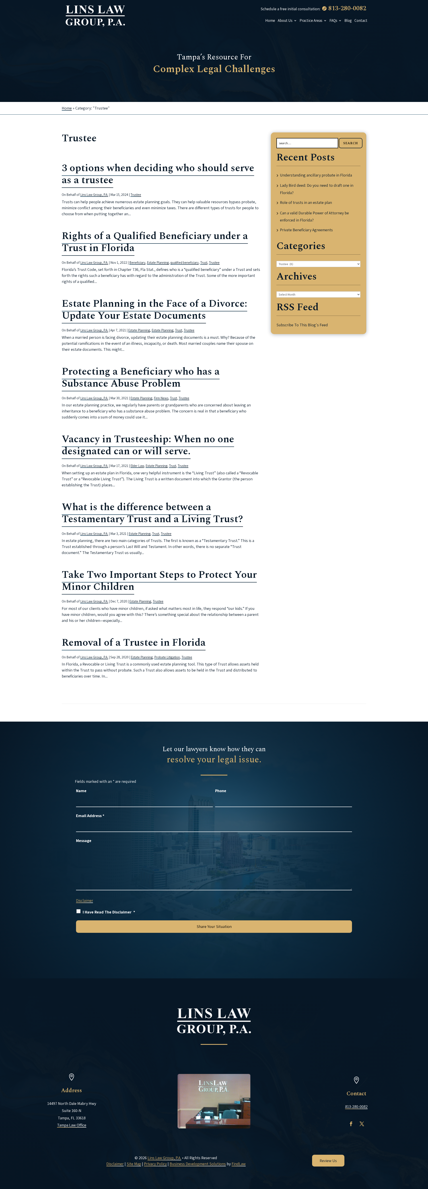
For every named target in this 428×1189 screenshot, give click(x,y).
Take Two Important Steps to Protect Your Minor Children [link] (159, 580)
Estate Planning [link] (158, 262)
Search (350, 143)
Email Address (90, 815)
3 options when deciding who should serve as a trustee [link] (158, 174)
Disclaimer (84, 900)
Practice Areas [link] (311, 20)
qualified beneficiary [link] (184, 262)
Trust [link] (203, 262)
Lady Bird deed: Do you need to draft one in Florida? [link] (316, 189)
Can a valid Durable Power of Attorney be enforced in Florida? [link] (314, 216)
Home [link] (270, 20)
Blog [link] (348, 20)
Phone (220, 790)
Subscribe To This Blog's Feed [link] (302, 324)
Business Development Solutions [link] (198, 1163)
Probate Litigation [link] (167, 657)
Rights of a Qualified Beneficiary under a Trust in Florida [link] (155, 242)
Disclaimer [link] (115, 1163)
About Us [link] (285, 20)
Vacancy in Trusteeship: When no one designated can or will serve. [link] (148, 445)
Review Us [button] (328, 1160)
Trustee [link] (135, 195)
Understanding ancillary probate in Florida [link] (316, 175)
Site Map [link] (134, 1163)
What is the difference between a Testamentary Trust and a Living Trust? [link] (152, 513)
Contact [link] (360, 20)
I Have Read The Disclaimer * (109, 912)
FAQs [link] (333, 20)
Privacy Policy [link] (155, 1163)
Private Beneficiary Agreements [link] (306, 229)
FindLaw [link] (239, 1163)
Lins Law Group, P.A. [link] (94, 195)
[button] (351, 1123)
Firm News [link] (161, 398)
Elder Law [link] (137, 466)
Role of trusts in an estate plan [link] (306, 202)
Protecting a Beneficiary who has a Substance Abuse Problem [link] (141, 377)
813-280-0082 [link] (347, 8)
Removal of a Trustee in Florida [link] (134, 642)
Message (83, 840)
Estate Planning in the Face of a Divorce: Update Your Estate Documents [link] (154, 309)
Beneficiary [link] (137, 262)
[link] (95, 15)
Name (81, 790)
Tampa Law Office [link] (71, 1125)
